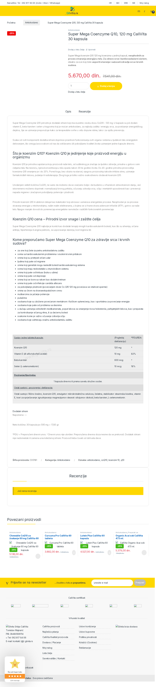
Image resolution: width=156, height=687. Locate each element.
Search (139, 11)
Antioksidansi (31, 22)
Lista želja (47, 653)
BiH (117, 3)
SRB (126, 3)
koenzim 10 (114, 460)
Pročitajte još (35, 556)
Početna (11, 22)
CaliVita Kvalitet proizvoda (55, 637)
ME (133, 3)
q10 (122, 460)
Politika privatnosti (88, 637)
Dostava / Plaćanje (52, 642)
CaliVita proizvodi (51, 626)
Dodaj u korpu (107, 86)
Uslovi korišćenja (87, 626)
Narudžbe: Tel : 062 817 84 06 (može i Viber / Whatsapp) (33, 3)
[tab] (68, 113)
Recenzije (85, 111)
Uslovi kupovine (87, 631)
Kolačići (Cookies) (88, 642)
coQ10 (104, 460)
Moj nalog (144, 3)
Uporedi (91, 49)
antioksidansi (93, 460)
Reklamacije (85, 647)
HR (110, 3)
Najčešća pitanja (51, 631)
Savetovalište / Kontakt (54, 658)
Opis (68, 111)
